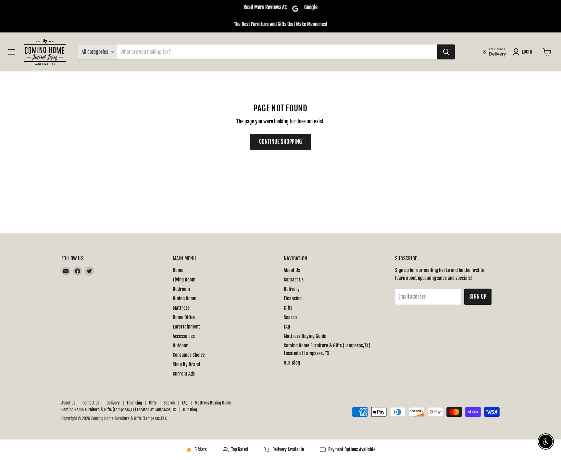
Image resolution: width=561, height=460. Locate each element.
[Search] (446, 51)
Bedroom (181, 289)
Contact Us (294, 280)
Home (178, 270)
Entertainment (186, 327)
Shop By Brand (186, 364)
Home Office (184, 317)
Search (290, 317)
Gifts (288, 308)
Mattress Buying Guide (305, 336)
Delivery (292, 289)
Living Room (184, 280)
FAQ (287, 327)
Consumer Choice (189, 355)
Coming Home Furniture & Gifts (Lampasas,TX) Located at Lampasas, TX (118, 409)
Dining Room (184, 298)
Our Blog (292, 363)
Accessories (184, 336)
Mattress (181, 308)
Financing (293, 298)
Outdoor (180, 345)
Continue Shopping (280, 141)
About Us (292, 270)
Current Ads (184, 374)
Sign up (477, 296)
